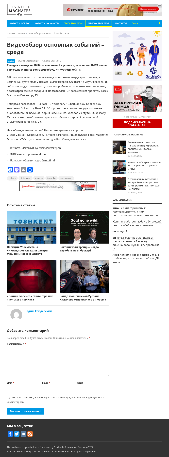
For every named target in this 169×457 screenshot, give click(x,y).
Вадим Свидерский (28, 60)
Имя (10, 382)
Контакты (121, 23)
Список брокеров (98, 23)
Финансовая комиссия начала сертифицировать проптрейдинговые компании (143, 147)
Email (46, 382)
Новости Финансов (46, 23)
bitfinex (12, 178)
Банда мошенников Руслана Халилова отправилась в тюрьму (83, 297)
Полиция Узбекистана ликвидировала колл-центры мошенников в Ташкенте (27, 250)
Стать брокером (73, 23)
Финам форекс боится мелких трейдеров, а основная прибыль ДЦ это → (136, 258)
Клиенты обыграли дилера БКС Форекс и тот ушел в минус (144, 165)
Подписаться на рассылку (137, 123)
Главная (11, 33)
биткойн (51, 178)
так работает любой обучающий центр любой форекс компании (137, 223)
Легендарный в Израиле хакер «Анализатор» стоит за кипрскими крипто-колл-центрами (144, 183)
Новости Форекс (19, 23)
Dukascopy (25, 178)
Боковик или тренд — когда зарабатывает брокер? (79, 248)
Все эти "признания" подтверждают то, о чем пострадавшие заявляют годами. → (135, 211)
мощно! (122, 231)
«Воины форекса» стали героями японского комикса (30, 297)
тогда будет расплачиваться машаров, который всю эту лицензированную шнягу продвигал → (136, 243)
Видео (21, 33)
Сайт (80, 382)
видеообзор (66, 178)
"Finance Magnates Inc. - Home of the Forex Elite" (43, 451)
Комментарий (16, 343)
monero (39, 178)
